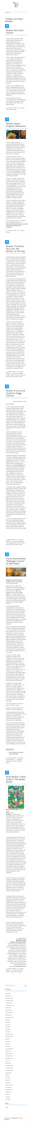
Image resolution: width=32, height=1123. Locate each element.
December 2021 (9, 1012)
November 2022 (9, 1000)
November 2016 (9, 1048)
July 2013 (8, 1094)
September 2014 (9, 1070)
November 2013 (9, 1089)
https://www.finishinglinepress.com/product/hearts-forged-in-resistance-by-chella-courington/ (19, 225)
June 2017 (8, 1041)
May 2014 (8, 1080)
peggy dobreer (13, 543)
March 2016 (8, 1051)
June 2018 (8, 1027)
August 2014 (8, 1072)
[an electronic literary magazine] (16, 8)
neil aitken (19, 761)
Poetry (7, 759)
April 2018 (8, 1032)
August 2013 (8, 1092)
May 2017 (8, 1044)
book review (16, 373)
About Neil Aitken (13, 754)
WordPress (6, 1119)
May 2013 (8, 1097)
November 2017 (9, 1036)
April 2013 (8, 1099)
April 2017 (8, 1046)
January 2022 (9, 1010)
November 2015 (9, 1058)
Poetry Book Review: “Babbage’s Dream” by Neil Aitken (16, 561)
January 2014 (9, 1087)
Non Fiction (9, 109)
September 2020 (9, 1017)
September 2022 (9, 1005)
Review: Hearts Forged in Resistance (16, 124)
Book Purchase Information (16, 752)
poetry (19, 375)
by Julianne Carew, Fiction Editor (14, 581)
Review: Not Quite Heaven (15, 31)
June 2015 (8, 1060)
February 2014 (9, 1084)
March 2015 (8, 1063)
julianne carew (14, 375)
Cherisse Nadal (12, 758)
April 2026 (8, 993)
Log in (7, 1107)
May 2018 (8, 1029)
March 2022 (8, 1007)
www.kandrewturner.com (19, 966)
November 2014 (9, 1068)
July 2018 (8, 1024)
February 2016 (9, 1053)
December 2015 (9, 1056)
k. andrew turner (14, 971)
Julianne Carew (11, 371)
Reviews (15, 109)
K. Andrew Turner (12, 108)
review (20, 376)
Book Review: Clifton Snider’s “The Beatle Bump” (16, 779)
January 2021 (9, 1015)
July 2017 (8, 1039)
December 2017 (9, 1034)
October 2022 (9, 1003)
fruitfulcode (14, 1118)
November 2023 (9, 998)
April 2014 (8, 1082)
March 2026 (8, 995)
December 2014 (9, 1065)
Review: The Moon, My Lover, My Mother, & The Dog (15, 249)
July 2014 (8, 1075)
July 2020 (8, 1020)
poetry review (14, 376)
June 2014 (8, 1077)
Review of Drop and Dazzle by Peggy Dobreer (15, 393)
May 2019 (8, 1022)
